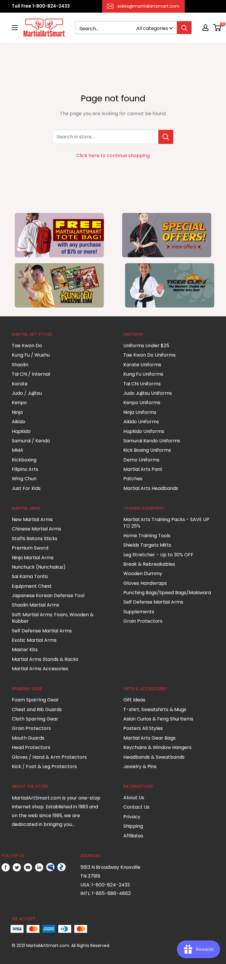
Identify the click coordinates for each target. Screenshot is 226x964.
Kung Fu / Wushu (31, 355)
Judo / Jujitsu (27, 393)
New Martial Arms (32, 519)
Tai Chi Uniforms (142, 383)
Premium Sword (30, 548)
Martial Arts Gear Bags (149, 738)
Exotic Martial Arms (34, 640)
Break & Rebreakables (149, 564)
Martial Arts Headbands (150, 488)
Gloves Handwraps (145, 583)
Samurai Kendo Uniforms (151, 440)
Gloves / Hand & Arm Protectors (49, 757)
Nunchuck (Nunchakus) (39, 567)
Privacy (131, 816)
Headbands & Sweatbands (154, 757)
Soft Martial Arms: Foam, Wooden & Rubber (53, 617)
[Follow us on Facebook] (5, 867)
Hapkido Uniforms (143, 431)
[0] (217, 27)
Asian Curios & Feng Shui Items (158, 719)
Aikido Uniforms (141, 421)
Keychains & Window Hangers (157, 747)
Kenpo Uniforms (141, 402)
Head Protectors (31, 747)
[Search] (184, 27)
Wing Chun (24, 478)
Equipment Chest (32, 586)
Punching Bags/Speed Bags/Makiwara (167, 592)
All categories (152, 28)
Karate (20, 383)
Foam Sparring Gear (35, 699)
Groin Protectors (142, 621)
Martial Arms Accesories (40, 668)
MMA (17, 450)
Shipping (133, 826)
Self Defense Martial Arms (42, 630)
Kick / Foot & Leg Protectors (44, 766)
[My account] (205, 27)
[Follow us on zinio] (61, 867)
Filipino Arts (25, 469)
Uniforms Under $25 (146, 345)
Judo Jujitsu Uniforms (147, 393)
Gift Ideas (134, 699)
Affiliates (133, 835)
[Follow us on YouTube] (28, 867)
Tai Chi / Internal (31, 374)
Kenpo (19, 402)
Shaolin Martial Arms (35, 605)
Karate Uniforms (142, 364)
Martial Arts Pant (142, 469)
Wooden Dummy (142, 573)
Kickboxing (24, 459)
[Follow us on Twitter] (17, 867)
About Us (133, 797)
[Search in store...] (165, 137)
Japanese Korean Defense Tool (48, 595)
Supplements (138, 611)
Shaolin (20, 364)
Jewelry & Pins (140, 766)
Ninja (17, 412)
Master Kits (25, 649)
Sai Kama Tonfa (30, 576)
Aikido (18, 421)
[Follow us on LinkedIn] (39, 867)
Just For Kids (26, 488)
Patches (132, 478)
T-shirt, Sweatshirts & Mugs (154, 709)
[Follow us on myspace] (50, 867)
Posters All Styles (143, 728)
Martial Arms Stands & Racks (45, 659)
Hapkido (21, 431)
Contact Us (136, 807)
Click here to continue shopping (113, 155)
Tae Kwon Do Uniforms (149, 355)
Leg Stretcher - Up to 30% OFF (158, 554)
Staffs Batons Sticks (34, 538)
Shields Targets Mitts (147, 545)
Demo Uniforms (141, 459)
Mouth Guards (28, 738)
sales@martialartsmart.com (148, 6)
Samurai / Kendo (31, 440)
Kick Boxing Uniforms (147, 450)
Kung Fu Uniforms (143, 374)
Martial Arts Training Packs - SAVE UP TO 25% (166, 522)
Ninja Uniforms (139, 412)
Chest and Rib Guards (37, 709)
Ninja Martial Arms (33, 557)
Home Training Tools (146, 535)
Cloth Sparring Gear (35, 719)
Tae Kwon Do (27, 345)
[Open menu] (15, 27)
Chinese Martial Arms (36, 528)
